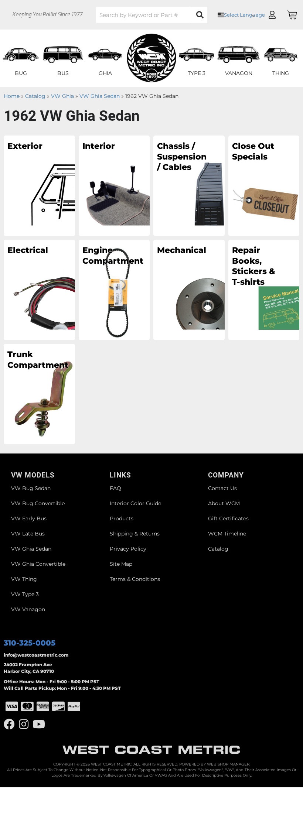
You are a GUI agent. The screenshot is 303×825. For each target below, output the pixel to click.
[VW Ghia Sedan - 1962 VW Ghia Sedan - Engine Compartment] (114, 289)
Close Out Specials (253, 151)
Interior (98, 146)
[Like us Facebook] (9, 724)
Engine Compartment (107, 255)
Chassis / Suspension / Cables (182, 156)
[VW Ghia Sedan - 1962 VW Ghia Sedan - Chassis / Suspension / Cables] (189, 185)
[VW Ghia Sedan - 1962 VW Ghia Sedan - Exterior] (39, 185)
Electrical (27, 250)
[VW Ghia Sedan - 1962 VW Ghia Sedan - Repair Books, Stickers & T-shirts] (264, 289)
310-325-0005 (29, 643)
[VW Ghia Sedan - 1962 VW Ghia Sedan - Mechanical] (189, 289)
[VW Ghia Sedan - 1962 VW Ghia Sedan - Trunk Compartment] (39, 393)
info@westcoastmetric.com (36, 655)
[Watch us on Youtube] (39, 724)
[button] (151, 15)
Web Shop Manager (228, 764)
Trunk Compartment (32, 359)
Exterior (24, 146)
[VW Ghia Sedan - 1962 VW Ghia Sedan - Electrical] (39, 289)
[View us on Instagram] (23, 724)
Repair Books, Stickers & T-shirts (253, 266)
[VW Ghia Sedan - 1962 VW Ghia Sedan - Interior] (114, 185)
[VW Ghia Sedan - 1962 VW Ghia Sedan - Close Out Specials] (264, 185)
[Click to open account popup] (272, 15)
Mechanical (181, 250)
